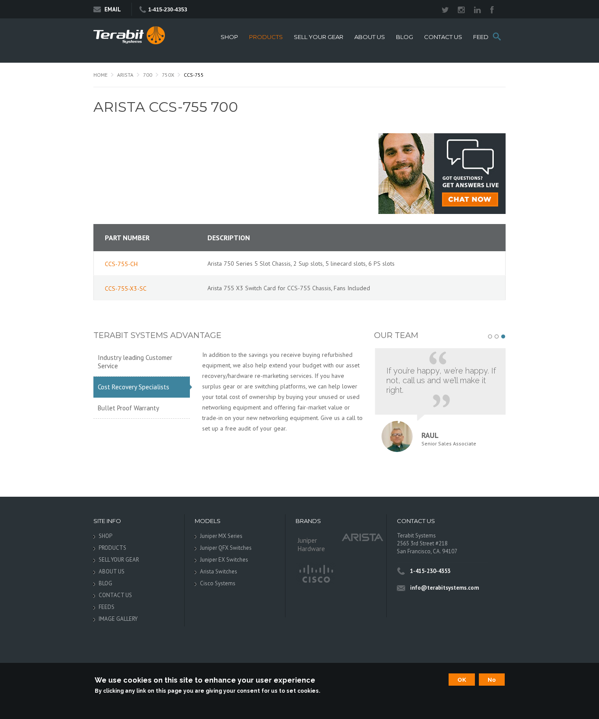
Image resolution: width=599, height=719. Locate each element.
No (492, 679)
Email (112, 9)
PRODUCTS (266, 37)
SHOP (229, 37)
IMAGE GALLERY (118, 619)
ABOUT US (369, 37)
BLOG (404, 37)
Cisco (315, 574)
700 (147, 74)
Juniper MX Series (221, 536)
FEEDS (482, 37)
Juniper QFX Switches (226, 548)
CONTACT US (443, 37)
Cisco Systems (217, 583)
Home (100, 74)
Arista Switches (218, 571)
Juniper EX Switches (224, 559)
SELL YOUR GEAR (318, 37)
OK (461, 679)
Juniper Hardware (311, 544)
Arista (125, 74)
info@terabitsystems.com (444, 587)
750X (168, 74)
